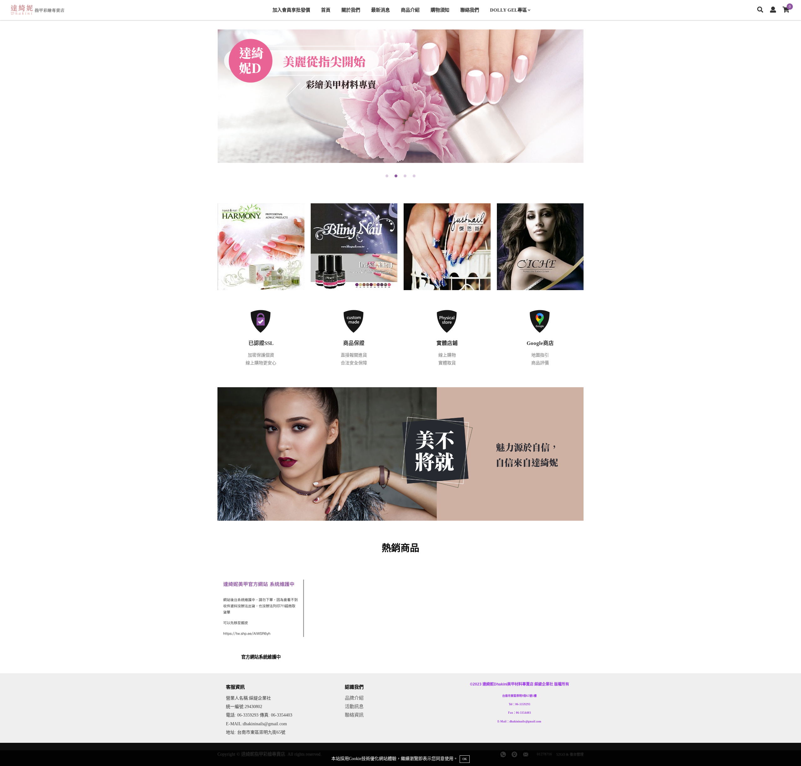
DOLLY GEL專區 (508, 10)
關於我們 (350, 10)
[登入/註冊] (773, 10)
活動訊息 (354, 706)
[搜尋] (760, 10)
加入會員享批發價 (291, 10)
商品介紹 (410, 10)
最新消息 (380, 10)
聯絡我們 (469, 10)
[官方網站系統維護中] (260, 614)
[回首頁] (37, 10)
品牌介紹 (354, 698)
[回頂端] (785, 750)
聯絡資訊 (354, 714)
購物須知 (440, 10)
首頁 (325, 10)
